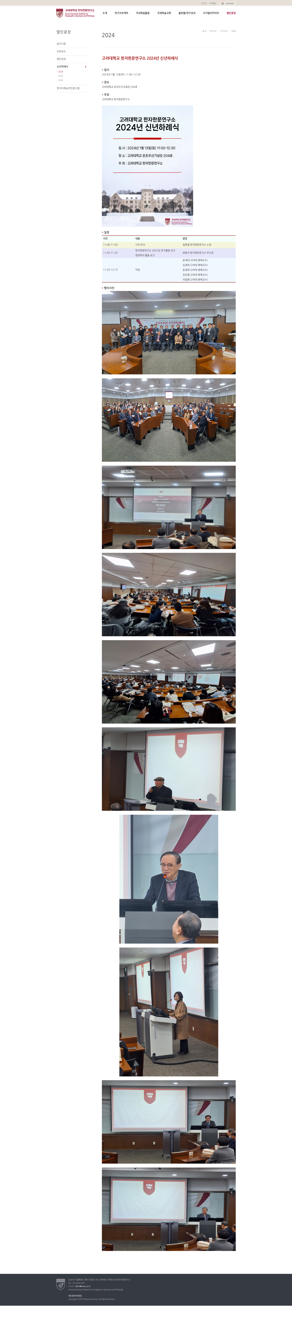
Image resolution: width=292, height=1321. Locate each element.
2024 (60, 72)
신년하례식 (62, 66)
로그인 (204, 3)
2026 (60, 80)
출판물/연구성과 (187, 13)
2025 (60, 76)
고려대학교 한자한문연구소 (75, 16)
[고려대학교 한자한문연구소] (60, 1284)
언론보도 (61, 51)
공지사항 (61, 44)
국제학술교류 (164, 13)
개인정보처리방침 (75, 1296)
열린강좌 (61, 59)
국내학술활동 (143, 13)
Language (229, 3)
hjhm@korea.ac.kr (82, 1286)
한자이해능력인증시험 (68, 88)
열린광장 (231, 13)
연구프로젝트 (121, 13)
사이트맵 (212, 3)
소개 (105, 13)
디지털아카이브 (211, 13)
